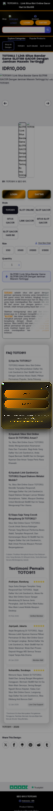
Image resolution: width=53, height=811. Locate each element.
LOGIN (26, 394)
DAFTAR (26, 404)
